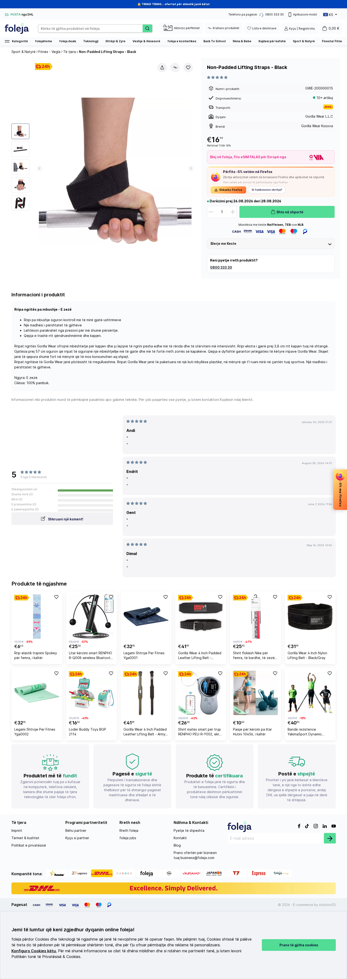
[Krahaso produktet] (175, 67)
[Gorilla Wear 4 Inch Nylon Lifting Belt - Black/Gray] (310, 616)
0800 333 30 (221, 267)
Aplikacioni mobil (305, 14)
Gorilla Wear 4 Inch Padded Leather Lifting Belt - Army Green (145, 732)
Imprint (16, 830)
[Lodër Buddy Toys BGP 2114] (91, 693)
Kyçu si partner (77, 838)
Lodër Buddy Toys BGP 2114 (87, 731)
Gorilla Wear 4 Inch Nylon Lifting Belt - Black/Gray (307, 655)
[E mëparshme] (39, 168)
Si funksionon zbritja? (267, 189)
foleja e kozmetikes (181, 41)
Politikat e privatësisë (28, 845)
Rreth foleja (128, 830)
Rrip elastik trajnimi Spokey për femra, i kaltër (35, 655)
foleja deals (67, 41)
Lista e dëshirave (264, 28)
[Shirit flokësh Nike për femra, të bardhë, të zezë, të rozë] (255, 616)
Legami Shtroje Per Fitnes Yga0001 (144, 655)
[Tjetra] (191, 168)
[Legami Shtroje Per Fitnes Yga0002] (36, 693)
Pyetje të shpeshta (189, 830)
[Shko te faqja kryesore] (17, 28)
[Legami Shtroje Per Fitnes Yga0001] (146, 616)
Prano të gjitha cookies (299, 945)
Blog (177, 845)
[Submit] (330, 838)
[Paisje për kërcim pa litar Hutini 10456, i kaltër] (255, 693)
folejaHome (43, 41)
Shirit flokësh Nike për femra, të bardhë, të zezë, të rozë (254, 656)
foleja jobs (127, 838)
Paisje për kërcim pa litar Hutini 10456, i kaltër (252, 731)
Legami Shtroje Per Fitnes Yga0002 (34, 731)
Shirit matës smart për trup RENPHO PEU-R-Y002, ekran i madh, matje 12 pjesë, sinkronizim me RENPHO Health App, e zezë (200, 732)
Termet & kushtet (25, 838)
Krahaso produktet (226, 28)
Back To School (214, 41)
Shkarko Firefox (230, 190)
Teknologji (90, 41)
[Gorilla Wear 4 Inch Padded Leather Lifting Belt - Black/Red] (200, 616)
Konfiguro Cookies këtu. (34, 951)
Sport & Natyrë (304, 41)
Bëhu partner (75, 830)
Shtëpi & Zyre (115, 41)
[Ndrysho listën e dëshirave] (188, 67)
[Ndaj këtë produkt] (162, 67)
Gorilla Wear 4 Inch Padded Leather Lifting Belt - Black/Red (199, 656)
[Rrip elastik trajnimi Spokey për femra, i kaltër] (36, 616)
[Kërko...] (147, 28)
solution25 (327, 905)
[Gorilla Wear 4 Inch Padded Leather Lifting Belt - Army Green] (146, 693)
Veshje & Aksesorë (146, 41)
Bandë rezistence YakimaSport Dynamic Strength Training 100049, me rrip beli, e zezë (308, 732)
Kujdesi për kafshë (272, 41)
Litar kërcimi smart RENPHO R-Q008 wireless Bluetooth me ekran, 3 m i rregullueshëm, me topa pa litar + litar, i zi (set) (90, 656)
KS (331, 15)
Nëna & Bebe (242, 41)
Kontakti (180, 838)
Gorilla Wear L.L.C (319, 116)
